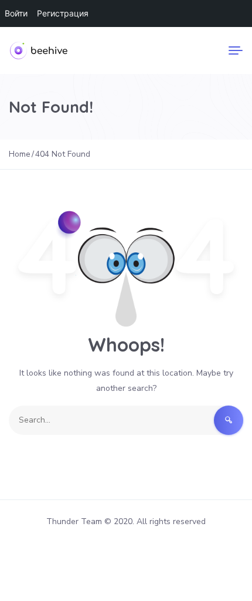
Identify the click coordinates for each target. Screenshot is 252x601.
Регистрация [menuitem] (62, 13)
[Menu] (236, 50)
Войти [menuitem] (16, 13)
